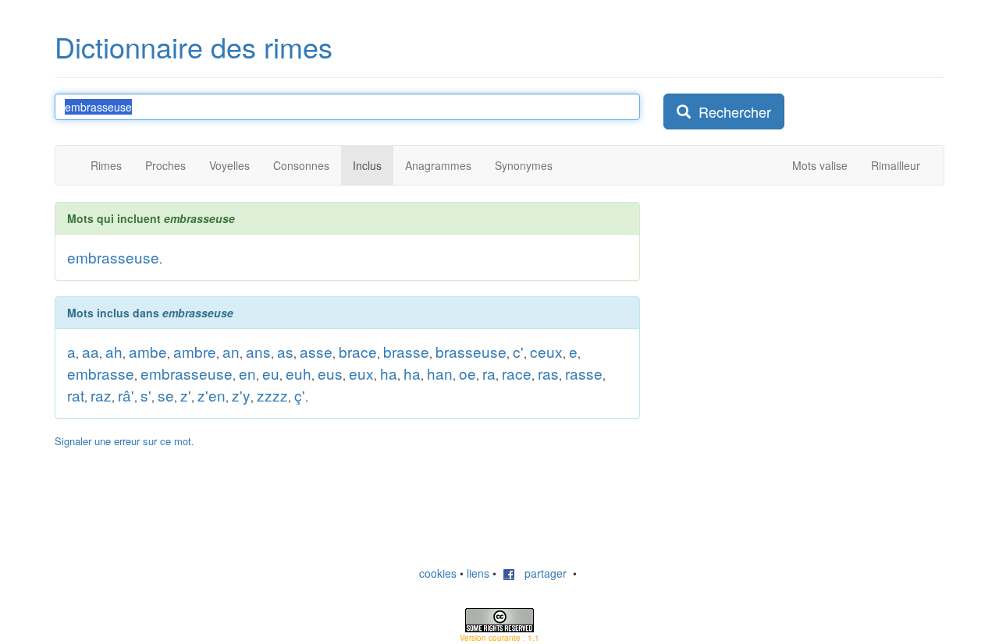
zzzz (272, 394)
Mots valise (820, 165)
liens (478, 573)
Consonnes (301, 165)
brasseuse (471, 351)
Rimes (106, 165)
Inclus (367, 165)
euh (298, 373)
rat (75, 394)
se (166, 394)
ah (114, 351)
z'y (241, 394)
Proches (165, 165)
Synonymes (524, 165)
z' (185, 394)
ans (258, 351)
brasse (406, 351)
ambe (148, 351)
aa (90, 351)
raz (101, 394)
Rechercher (731, 111)
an (231, 351)
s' (145, 394)
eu (270, 373)
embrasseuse (113, 256)
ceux (546, 351)
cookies (438, 573)
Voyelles (229, 165)
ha (388, 373)
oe (467, 373)
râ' (126, 394)
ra (489, 373)
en (247, 373)
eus (330, 373)
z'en (211, 394)
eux (361, 373)
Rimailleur (895, 165)
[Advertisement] (780, 299)
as (285, 351)
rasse (584, 373)
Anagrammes (438, 165)
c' (518, 351)
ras (548, 373)
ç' (299, 394)
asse (316, 351)
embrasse (100, 373)
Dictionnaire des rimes (193, 46)
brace (358, 351)
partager (541, 573)
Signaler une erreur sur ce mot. (124, 440)
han (440, 373)
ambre (194, 351)
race (516, 373)
